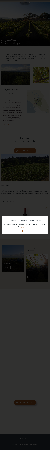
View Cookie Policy (25, 227)
